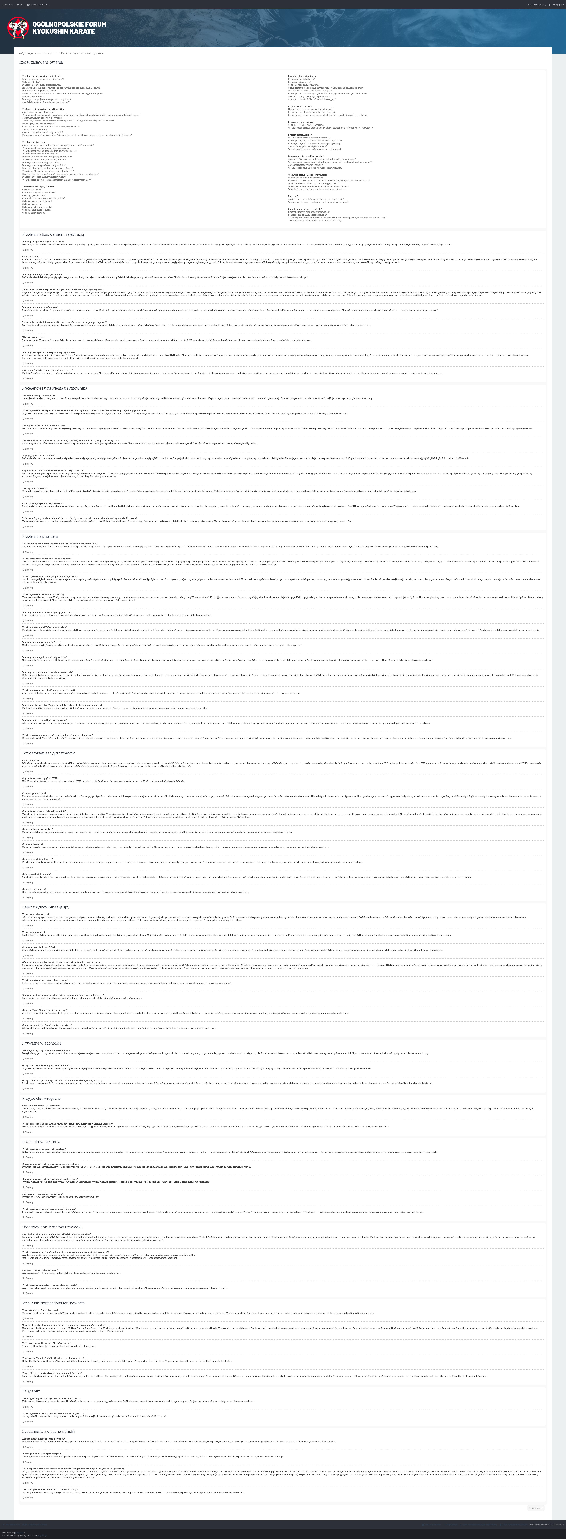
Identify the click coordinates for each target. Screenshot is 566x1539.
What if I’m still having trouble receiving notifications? (317, 189)
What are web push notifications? (305, 177)
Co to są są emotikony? (34, 195)
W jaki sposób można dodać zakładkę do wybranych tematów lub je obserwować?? (330, 162)
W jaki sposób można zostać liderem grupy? (311, 90)
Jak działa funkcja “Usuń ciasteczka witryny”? (46, 102)
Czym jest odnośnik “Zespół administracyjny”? (312, 99)
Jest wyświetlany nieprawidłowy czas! (42, 117)
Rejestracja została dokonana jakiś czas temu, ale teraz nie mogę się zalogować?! (63, 93)
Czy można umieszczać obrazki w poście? (43, 198)
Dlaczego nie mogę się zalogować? (39, 90)
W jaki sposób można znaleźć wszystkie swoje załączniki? (318, 202)
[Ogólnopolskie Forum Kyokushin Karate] (56, 28)
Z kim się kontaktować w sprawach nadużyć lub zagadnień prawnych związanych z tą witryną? (337, 217)
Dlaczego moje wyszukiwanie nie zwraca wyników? (315, 140)
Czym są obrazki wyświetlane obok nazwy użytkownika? (51, 126)
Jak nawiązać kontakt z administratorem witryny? (315, 220)
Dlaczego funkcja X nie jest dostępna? (307, 214)
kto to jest (291, 1471)
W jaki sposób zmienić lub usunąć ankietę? (44, 159)
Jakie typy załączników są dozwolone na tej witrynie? (316, 199)
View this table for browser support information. (342, 1376)
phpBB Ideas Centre (186, 1456)
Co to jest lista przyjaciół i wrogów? (306, 124)
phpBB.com (461, 458)
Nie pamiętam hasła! (33, 96)
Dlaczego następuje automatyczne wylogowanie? (47, 99)
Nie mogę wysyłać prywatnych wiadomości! (310, 109)
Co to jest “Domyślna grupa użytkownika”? (309, 96)
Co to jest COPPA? (31, 81)
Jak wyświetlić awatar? (34, 129)
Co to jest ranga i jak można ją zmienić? (42, 132)
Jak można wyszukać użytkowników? (307, 146)
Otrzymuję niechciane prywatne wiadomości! (311, 112)
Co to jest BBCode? (31, 189)
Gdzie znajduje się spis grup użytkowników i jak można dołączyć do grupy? (326, 87)
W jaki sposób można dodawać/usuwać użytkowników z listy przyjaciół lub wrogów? (331, 127)
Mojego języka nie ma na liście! (38, 123)
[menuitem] (20, 5)
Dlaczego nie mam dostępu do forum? (41, 162)
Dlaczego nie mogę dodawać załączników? (44, 165)
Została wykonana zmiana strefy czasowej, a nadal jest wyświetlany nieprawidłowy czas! (68, 120)
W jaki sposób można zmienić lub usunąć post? (46, 148)
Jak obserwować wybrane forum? (305, 164)
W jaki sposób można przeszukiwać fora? (309, 137)
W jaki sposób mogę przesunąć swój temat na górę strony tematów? (57, 179)
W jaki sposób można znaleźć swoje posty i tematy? (314, 149)
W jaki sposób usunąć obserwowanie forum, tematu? (315, 167)
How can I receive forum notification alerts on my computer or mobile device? (329, 180)
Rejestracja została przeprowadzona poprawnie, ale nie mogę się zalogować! (61, 87)
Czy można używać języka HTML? (39, 192)
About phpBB (328, 1441)
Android (118, 1331)
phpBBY (19, 1532)
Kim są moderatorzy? (299, 81)
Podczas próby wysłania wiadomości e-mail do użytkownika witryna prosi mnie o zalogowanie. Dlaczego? (77, 135)
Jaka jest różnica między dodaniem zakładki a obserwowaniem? (322, 159)
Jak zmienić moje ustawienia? (38, 112)
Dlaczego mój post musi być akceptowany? (44, 176)
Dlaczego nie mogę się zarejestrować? (41, 84)
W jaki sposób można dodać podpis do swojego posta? (49, 150)
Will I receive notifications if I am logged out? (312, 183)
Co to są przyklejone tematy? (37, 207)
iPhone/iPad (104, 1331)
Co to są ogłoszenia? (32, 204)
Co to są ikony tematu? (34, 212)
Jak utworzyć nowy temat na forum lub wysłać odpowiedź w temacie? (58, 145)
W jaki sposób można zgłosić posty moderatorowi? (48, 171)
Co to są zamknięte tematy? (36, 209)
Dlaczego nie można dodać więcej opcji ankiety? (47, 156)
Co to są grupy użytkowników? (303, 84)
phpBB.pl (427, 458)
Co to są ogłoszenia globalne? (37, 201)
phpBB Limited (115, 1441)
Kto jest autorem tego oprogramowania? (309, 211)
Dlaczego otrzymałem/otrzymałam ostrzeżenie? (47, 168)
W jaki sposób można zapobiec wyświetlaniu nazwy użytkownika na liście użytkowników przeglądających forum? (81, 114)
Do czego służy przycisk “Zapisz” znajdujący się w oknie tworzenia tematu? (60, 174)
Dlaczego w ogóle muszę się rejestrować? (43, 79)
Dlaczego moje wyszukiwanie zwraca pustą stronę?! (314, 143)
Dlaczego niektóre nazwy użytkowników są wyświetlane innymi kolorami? (327, 93)
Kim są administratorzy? (301, 79)
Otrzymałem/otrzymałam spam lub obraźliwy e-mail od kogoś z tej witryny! (327, 114)
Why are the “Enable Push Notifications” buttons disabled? (318, 186)
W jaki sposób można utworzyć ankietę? (43, 153)
